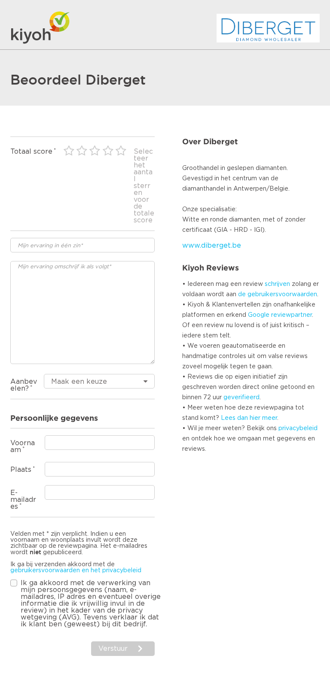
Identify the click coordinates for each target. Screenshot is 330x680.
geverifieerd (241, 398)
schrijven (277, 284)
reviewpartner (291, 315)
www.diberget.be (211, 245)
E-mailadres (23, 499)
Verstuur (113, 648)
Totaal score (31, 151)
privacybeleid (298, 428)
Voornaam (22, 446)
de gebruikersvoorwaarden (277, 294)
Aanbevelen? (23, 385)
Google (258, 315)
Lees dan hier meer (249, 418)
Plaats (20, 469)
